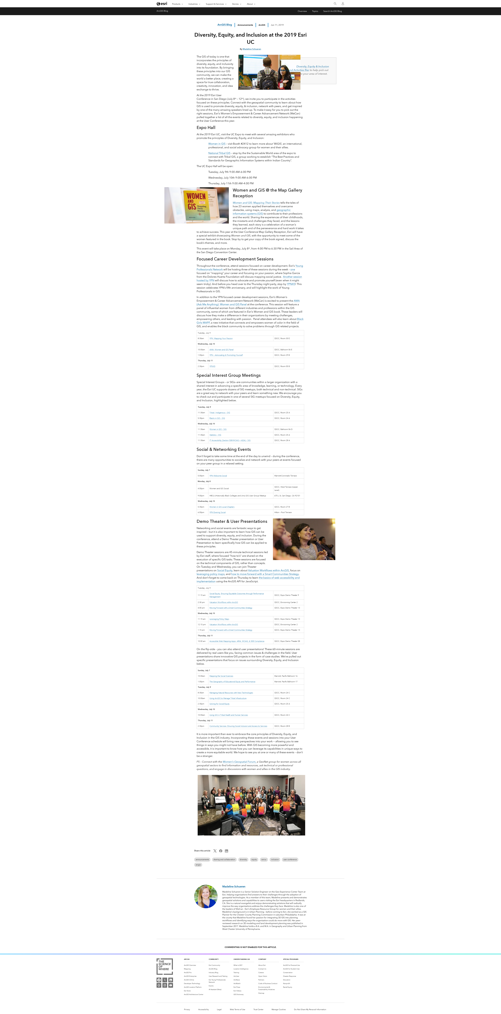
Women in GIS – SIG (218, 429)
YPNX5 (291, 284)
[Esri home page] (162, 4)
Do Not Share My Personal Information (310, 1009)
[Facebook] (159, 980)
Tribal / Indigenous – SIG (220, 412)
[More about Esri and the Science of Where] (165, 967)
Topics (315, 11)
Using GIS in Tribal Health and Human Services (229, 715)
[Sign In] (343, 4)
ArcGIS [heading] (187, 959)
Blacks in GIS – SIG (217, 418)
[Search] (335, 3)
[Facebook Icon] (220, 851)
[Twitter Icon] (215, 851)
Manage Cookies (279, 1009)
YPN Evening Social (218, 512)
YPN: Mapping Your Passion (221, 338)
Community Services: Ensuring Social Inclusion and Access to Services (238, 726)
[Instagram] (164, 985)
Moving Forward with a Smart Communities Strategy (231, 608)
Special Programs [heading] (290, 959)
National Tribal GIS (219, 153)
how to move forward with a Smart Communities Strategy (265, 574)
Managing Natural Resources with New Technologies (231, 693)
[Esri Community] (159, 985)
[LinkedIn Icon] (226, 851)
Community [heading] (214, 959)
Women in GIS (216, 143)
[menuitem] (194, 965)
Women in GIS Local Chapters (222, 507)
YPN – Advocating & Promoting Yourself (226, 355)
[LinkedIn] (170, 980)
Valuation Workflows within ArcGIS (268, 570)
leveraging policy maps (211, 574)
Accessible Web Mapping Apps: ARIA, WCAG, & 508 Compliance (237, 641)
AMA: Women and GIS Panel (222, 349)
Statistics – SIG (215, 435)
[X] (164, 980)
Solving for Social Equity (219, 704)
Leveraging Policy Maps (219, 619)
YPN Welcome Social (218, 476)
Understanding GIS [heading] (242, 959)
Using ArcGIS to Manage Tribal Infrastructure (228, 698)
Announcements (245, 25)
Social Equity (224, 570)
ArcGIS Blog (162, 11)
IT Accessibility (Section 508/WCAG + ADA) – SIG (230, 440)
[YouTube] (170, 985)
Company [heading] (262, 959)
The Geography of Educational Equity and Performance (232, 681)
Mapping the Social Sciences (221, 676)
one (292, 269)
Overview (302, 11)
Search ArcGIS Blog (332, 11)
